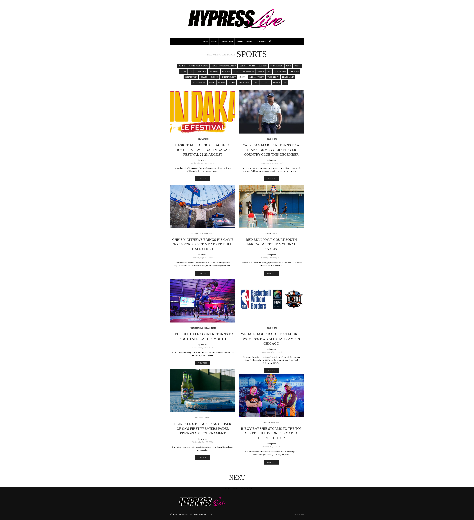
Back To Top (299, 515)
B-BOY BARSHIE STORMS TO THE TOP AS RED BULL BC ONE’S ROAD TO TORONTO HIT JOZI (271, 433)
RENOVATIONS (280, 71)
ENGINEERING (248, 71)
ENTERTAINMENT (229, 77)
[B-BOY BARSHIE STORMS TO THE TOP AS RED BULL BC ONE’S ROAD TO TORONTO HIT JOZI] (271, 395)
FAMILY (242, 66)
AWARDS (252, 66)
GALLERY (239, 41)
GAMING (182, 66)
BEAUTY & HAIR (288, 77)
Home (205, 41)
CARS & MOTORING (256, 77)
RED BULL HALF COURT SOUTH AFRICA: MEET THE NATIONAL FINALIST (271, 244)
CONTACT (250, 41)
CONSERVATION (276, 66)
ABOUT (214, 41)
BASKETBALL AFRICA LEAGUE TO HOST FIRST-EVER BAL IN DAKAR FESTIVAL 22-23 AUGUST (202, 149)
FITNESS (221, 82)
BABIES (183, 71)
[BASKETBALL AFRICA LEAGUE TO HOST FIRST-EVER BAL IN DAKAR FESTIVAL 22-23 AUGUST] (202, 112)
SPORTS (242, 77)
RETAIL (236, 71)
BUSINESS (263, 66)
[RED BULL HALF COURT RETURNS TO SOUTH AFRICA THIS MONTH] (202, 300)
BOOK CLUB (214, 71)
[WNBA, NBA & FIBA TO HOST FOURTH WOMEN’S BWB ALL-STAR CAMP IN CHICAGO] (271, 300)
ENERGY (261, 71)
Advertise (262, 41)
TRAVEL (297, 66)
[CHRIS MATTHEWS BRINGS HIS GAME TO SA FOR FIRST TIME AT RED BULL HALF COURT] (202, 206)
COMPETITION (191, 77)
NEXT (237, 477)
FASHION (214, 77)
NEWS (288, 66)
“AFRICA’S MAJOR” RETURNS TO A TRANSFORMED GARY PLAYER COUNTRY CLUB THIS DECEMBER (271, 149)
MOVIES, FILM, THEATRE (198, 66)
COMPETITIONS (226, 41)
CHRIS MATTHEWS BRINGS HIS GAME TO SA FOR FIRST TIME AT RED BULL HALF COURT (202, 244)
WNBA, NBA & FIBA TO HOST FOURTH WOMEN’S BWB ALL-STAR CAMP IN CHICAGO (271, 338)
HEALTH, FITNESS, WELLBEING (224, 66)
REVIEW (232, 82)
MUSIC (211, 82)
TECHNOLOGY (272, 77)
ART (285, 82)
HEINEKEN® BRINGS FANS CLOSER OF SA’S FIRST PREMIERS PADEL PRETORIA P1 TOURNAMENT (202, 428)
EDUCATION (294, 71)
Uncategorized (198, 82)
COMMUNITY (201, 71)
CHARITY (203, 77)
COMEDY (276, 82)
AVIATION (226, 71)
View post (202, 179)
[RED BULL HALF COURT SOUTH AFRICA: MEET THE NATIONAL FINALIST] (271, 206)
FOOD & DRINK (244, 82)
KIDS (255, 82)
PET (269, 71)
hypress (204, 160)
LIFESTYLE (265, 82)
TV (191, 71)
